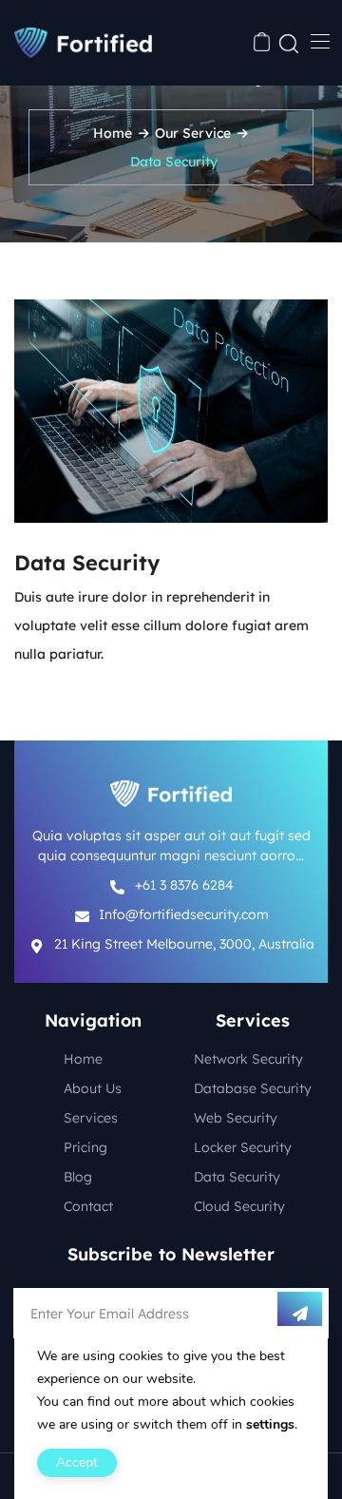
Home (112, 133)
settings (270, 1424)
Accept (77, 1462)
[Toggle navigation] (318, 40)
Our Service (193, 133)
